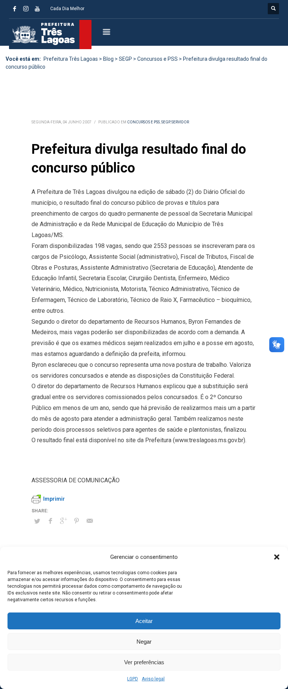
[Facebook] (14, 8)
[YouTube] (37, 8)
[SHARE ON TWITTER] (37, 521)
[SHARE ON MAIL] (89, 521)
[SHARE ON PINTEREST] (76, 521)
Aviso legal (153, 678)
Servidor (180, 122)
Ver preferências (144, 662)
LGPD (132, 678)
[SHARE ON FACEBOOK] (50, 521)
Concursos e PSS (143, 122)
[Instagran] (26, 8)
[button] (276, 557)
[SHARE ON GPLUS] (63, 521)
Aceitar (144, 621)
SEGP (165, 122)
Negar (144, 641)
